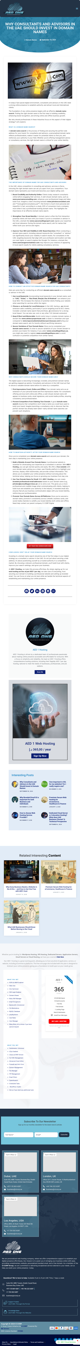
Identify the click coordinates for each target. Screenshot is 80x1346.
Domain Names (31, 40)
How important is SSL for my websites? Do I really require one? (57, 784)
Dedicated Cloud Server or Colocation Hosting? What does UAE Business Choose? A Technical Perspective (58, 817)
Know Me (40, 672)
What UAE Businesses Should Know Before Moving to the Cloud (21, 928)
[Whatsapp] (55, 1339)
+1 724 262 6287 (12, 1292)
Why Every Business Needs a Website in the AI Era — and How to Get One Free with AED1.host (21, 889)
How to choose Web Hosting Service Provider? (27, 815)
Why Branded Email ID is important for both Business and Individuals (29, 800)
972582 (20, 1331)
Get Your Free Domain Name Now (40, 546)
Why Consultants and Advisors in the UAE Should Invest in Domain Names (29, 785)
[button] (77, 8)
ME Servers (5, 1329)
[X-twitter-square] (67, 1339)
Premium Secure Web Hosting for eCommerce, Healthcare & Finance (57, 800)
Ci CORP (24, 1326)
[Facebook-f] (59, 1339)
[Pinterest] (70, 1339)
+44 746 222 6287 (27, 1289)
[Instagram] (63, 1339)
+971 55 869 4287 (12, 1289)
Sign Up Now (40, 756)
